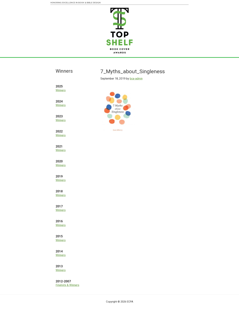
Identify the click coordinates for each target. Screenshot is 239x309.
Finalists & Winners (67, 285)
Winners (61, 90)
